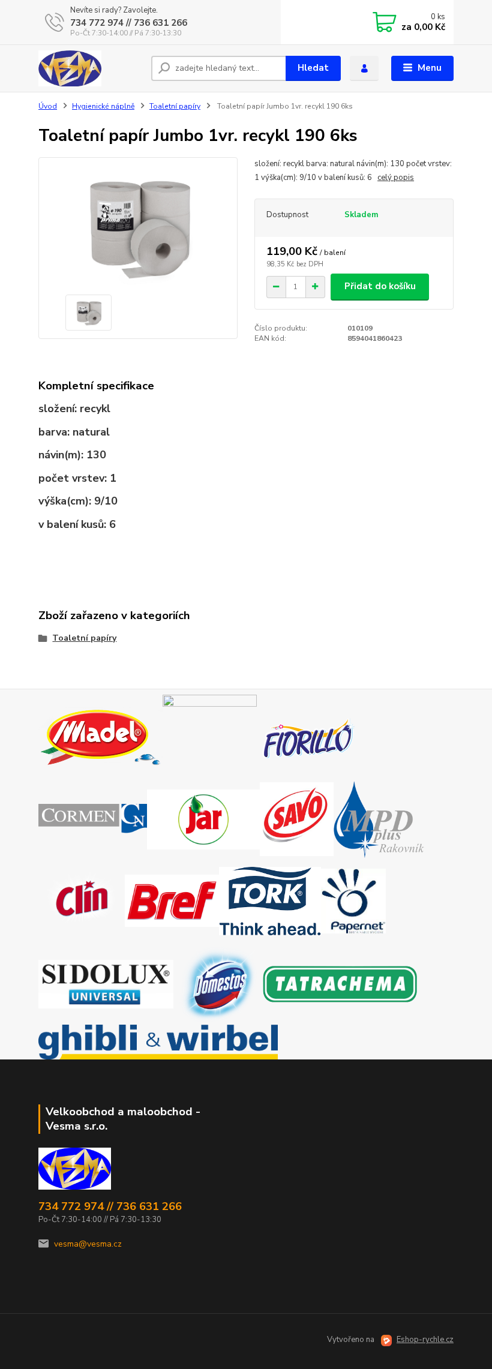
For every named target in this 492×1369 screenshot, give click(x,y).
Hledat (313, 68)
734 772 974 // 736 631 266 (128, 23)
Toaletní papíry (174, 106)
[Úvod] (90, 68)
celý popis (395, 177)
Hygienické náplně (103, 106)
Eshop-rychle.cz (425, 1339)
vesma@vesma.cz (88, 1244)
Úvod (47, 106)
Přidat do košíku (380, 286)
